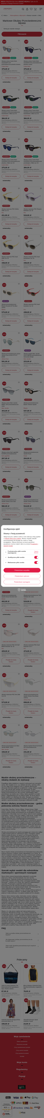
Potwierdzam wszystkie (22, 570)
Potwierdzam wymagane (22, 582)
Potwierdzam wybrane (22, 576)
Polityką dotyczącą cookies (13, 538)
